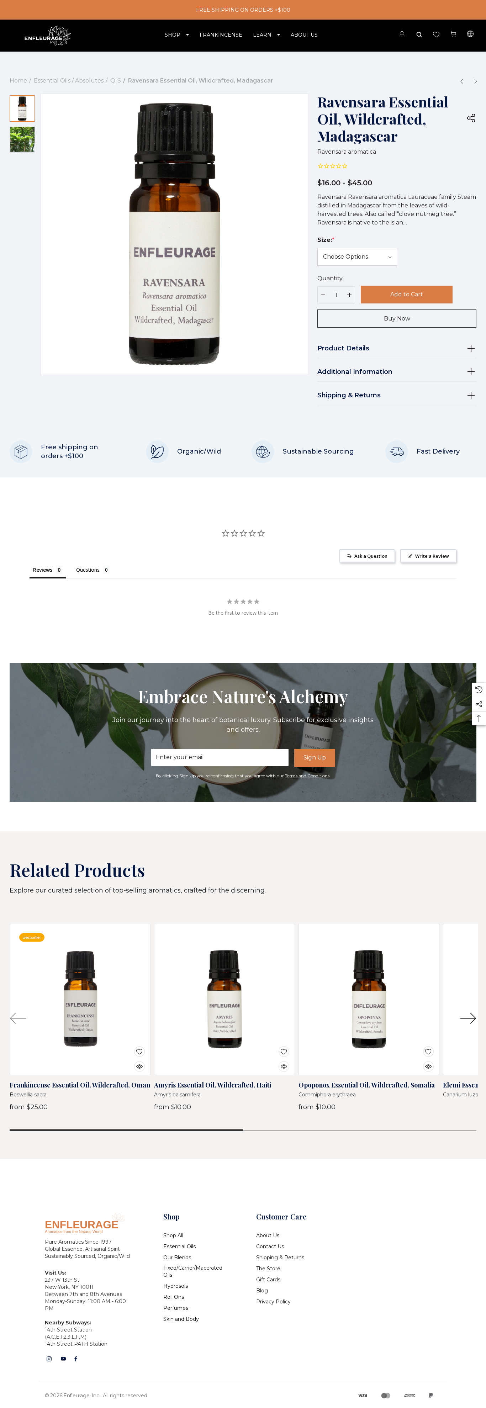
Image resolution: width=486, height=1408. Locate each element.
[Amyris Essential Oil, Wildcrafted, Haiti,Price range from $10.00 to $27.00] (224, 999)
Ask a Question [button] (370, 556)
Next (467, 1018)
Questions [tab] (88, 569)
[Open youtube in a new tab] (63, 1359)
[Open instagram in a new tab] (49, 1359)
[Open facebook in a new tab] (76, 1359)
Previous (18, 1018)
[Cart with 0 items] (453, 34)
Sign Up (314, 757)
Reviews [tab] (42, 569)
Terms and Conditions (307, 775)
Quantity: (330, 278)
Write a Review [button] (432, 556)
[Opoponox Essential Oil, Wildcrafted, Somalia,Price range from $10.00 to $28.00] (369, 999)
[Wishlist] (134, 1047)
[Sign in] (402, 35)
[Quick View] (134, 1062)
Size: (325, 240)
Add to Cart (406, 294)
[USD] (470, 35)
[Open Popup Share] (471, 118)
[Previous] (461, 81)
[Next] (475, 81)
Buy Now (397, 318)
